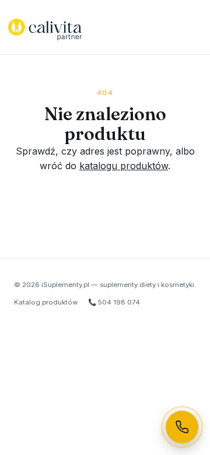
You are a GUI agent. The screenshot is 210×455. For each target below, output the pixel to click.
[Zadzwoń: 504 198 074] (182, 427)
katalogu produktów (123, 166)
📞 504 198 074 (114, 302)
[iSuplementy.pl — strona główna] (45, 27)
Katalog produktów (46, 302)
